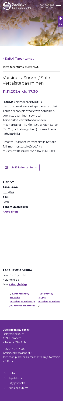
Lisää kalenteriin (22, 167)
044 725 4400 (17, 349)
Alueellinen (10, 211)
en (47, 6)
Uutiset (13, 373)
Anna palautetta (18, 388)
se (42, 6)
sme (52, 6)
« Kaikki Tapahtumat (18, 58)
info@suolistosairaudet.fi (17, 353)
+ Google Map (18, 284)
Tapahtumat (16, 378)
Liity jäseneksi (17, 383)
